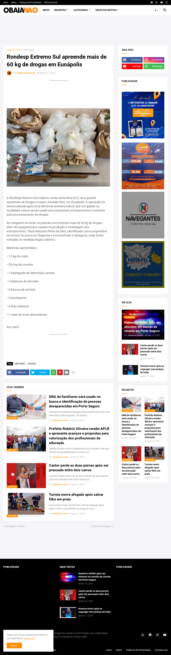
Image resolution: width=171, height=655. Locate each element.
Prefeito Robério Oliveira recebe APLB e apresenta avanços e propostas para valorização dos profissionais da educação (79, 436)
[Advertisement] (85, 30)
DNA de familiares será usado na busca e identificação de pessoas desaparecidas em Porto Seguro (75, 401)
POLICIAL (32, 364)
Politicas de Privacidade (30, 2)
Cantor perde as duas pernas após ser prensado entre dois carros (79, 467)
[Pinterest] (60, 372)
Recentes (60, 10)
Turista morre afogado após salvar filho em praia (76, 497)
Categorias (81, 10)
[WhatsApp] (53, 372)
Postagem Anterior (15, 526)
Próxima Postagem (101, 526)
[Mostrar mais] (73, 372)
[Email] (66, 372)
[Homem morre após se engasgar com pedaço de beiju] (130, 370)
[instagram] (156, 2)
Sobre (13, 2)
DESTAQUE (28, 50)
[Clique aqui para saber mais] (85, 543)
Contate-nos (161, 650)
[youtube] (161, 2)
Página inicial (13, 50)
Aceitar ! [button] (14, 645)
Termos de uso (50, 2)
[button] (156, 10)
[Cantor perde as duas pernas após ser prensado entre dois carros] (130, 349)
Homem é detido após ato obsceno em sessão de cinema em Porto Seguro (94, 576)
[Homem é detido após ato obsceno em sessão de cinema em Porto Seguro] (68, 577)
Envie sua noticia (106, 10)
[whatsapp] (167, 2)
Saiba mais (29, 638)
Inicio (5, 2)
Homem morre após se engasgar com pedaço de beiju (152, 369)
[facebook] (152, 2)
